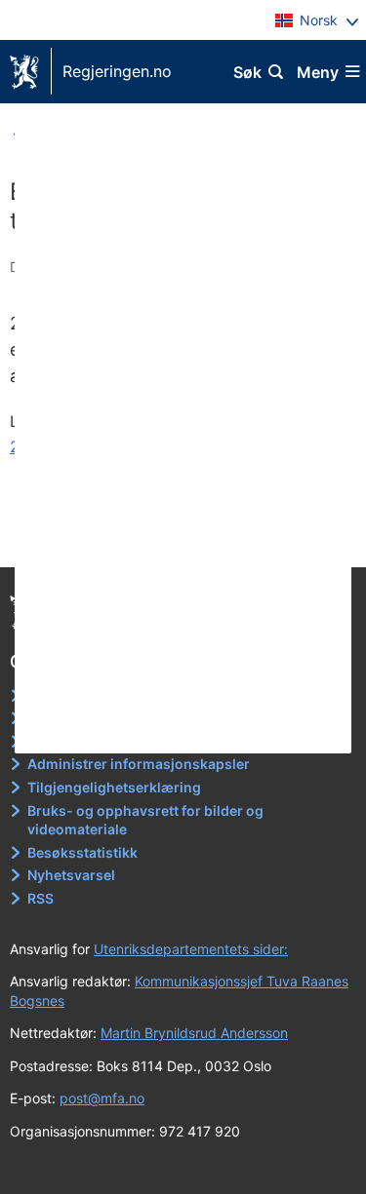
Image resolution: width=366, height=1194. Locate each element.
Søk (247, 72)
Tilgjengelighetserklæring (114, 787)
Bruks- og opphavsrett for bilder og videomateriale (145, 820)
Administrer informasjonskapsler (138, 763)
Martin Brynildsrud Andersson (194, 1032)
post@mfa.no (102, 1098)
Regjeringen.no (117, 71)
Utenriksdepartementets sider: (191, 949)
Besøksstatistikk (82, 852)
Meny (318, 72)
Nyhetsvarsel (71, 875)
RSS (40, 898)
